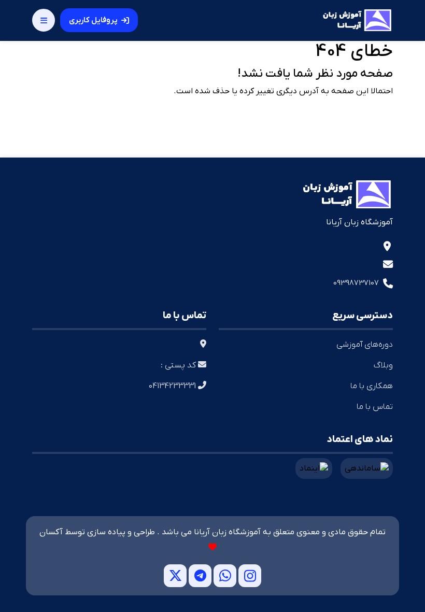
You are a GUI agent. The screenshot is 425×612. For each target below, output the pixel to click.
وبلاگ (383, 365)
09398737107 (356, 283)
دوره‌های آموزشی (364, 344)
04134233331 (173, 386)
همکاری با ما (371, 386)
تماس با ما (375, 407)
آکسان (51, 532)
